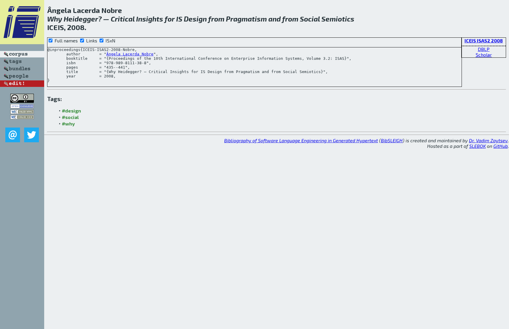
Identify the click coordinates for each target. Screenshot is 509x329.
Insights (149, 18)
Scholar (484, 54)
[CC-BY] (22, 101)
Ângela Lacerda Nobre (129, 54)
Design (195, 18)
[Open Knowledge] (22, 106)
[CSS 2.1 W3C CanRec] (22, 123)
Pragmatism (246, 18)
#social (70, 117)
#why (68, 123)
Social (310, 18)
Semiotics (337, 18)
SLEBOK (477, 146)
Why (54, 18)
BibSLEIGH (392, 140)
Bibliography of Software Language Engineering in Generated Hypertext (301, 140)
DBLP (484, 49)
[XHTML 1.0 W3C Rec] (22, 112)
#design (71, 110)
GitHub (500, 146)
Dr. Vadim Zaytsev (488, 140)
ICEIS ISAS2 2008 (484, 40)
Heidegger (81, 18)
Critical (123, 18)
